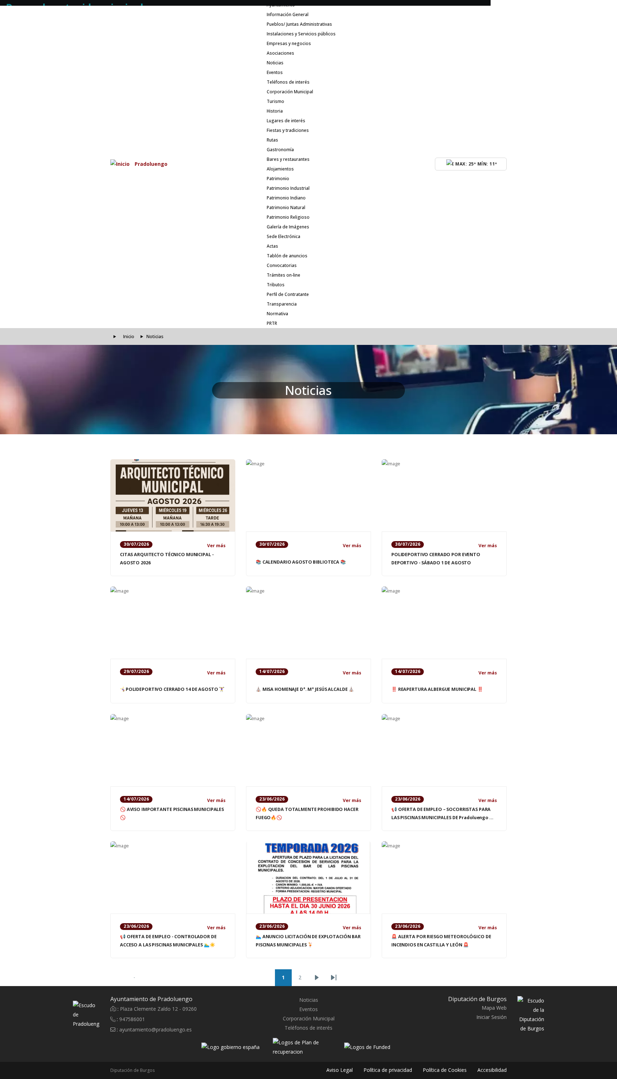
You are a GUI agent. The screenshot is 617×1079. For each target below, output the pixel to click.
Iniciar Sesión (491, 1017)
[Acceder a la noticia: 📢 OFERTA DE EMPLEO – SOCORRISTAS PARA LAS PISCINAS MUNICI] (444, 750)
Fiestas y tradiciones (288, 130)
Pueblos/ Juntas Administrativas (299, 24)
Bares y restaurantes (288, 159)
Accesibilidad (492, 1069)
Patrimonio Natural (286, 207)
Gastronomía (280, 150)
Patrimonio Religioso (288, 217)
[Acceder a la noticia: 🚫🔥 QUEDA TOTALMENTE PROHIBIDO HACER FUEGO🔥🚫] (308, 750)
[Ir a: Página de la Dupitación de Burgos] (537, 1014)
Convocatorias (282, 265)
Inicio (128, 336)
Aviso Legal (339, 1069)
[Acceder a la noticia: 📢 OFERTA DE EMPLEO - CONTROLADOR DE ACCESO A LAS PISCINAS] (172, 877)
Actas (272, 246)
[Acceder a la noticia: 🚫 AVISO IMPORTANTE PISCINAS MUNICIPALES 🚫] (172, 750)
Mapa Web (494, 1007)
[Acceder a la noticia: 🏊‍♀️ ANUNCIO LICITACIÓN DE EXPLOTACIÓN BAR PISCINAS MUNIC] (308, 877)
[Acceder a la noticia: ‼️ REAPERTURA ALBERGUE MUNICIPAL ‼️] (444, 622)
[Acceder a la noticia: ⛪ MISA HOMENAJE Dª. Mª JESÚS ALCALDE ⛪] (308, 622)
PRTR (272, 323)
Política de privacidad (387, 1069)
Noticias (275, 63)
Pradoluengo (151, 163)
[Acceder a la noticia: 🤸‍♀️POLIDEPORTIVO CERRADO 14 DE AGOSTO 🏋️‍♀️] (172, 622)
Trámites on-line (283, 275)
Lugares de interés (286, 121)
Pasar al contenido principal (76, 3)
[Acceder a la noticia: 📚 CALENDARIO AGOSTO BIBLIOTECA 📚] (308, 495)
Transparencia (282, 304)
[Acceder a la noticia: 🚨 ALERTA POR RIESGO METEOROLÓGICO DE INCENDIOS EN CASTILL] (444, 877)
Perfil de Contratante (288, 294)
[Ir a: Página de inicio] (79, 1014)
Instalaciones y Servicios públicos (301, 34)
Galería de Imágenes (288, 227)
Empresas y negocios (289, 43)
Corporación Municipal (290, 92)
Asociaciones (280, 53)
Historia (275, 111)
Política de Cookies (445, 1069)
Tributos (276, 285)
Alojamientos (280, 169)
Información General (287, 14)
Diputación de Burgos (132, 1070)
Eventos (275, 72)
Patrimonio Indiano (286, 198)
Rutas (272, 140)
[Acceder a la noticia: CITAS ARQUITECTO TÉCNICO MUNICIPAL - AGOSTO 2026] (172, 495)
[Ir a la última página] (333, 977)
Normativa (277, 314)
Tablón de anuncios (287, 256)
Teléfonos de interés (288, 82)
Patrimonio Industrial (288, 188)
